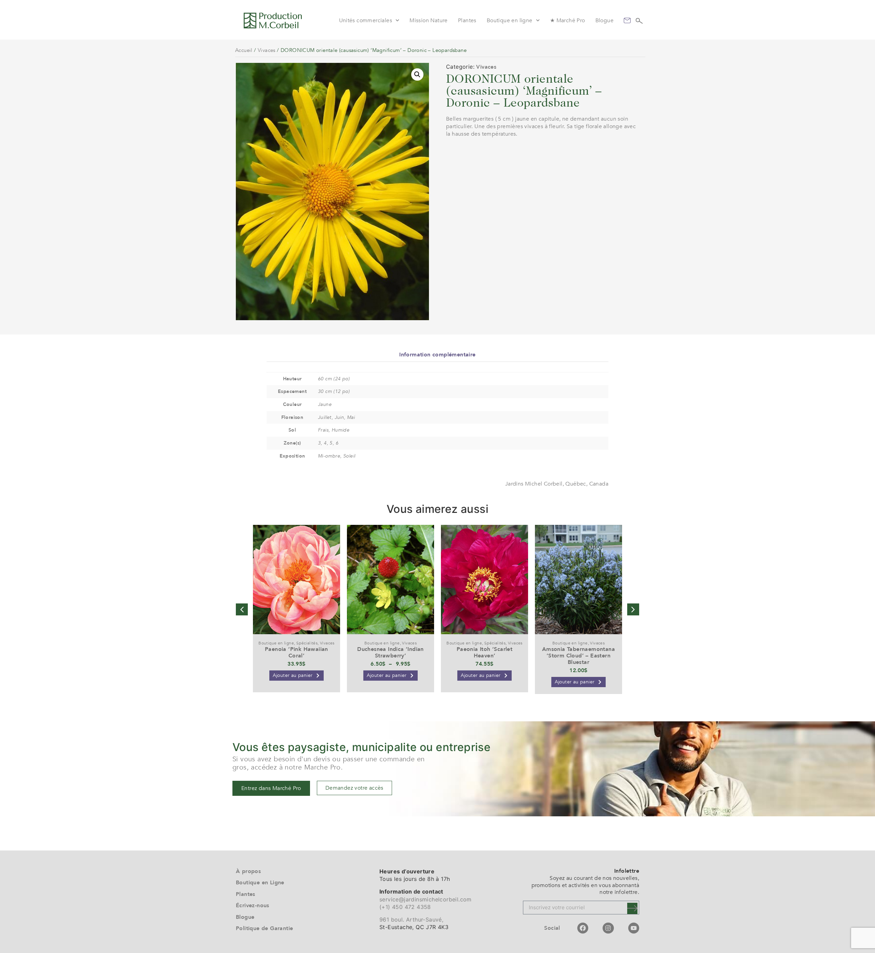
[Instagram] (608, 928)
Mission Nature (428, 20)
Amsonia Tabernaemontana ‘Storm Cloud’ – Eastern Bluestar (578, 655)
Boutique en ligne (510, 20)
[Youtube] (633, 928)
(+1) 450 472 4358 (405, 906)
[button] (417, 74)
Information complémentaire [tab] (437, 354)
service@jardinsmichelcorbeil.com (425, 899)
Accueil (244, 50)
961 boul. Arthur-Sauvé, (411, 919)
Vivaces (266, 50)
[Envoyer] (632, 908)
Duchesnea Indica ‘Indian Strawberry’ (390, 652)
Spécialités (307, 643)
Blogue (604, 20)
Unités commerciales (365, 20)
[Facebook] (582, 928)
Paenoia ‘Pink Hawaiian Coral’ (296, 652)
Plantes (467, 20)
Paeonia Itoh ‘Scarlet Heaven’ (484, 652)
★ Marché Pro (567, 20)
